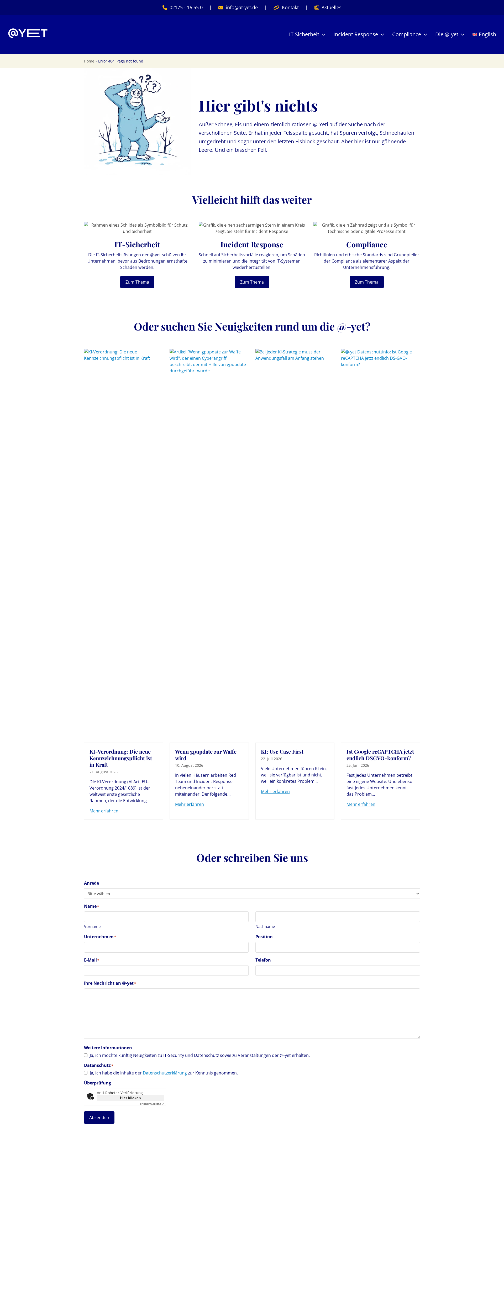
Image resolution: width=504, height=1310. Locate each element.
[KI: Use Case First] (294, 545)
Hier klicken (130, 1098)
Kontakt (290, 7)
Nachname (265, 926)
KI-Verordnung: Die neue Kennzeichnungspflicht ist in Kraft (121, 758)
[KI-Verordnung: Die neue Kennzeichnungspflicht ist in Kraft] (123, 545)
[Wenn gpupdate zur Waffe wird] (209, 545)
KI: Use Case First (282, 751)
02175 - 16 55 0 (186, 7)
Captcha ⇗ (152, 1103)
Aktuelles (332, 7)
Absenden (99, 1117)
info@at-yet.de (242, 7)
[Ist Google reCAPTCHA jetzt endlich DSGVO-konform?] (380, 545)
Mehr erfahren (104, 811)
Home (89, 61)
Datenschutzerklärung (165, 1073)
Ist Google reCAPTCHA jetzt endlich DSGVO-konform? (380, 754)
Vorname (92, 926)
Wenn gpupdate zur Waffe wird (206, 754)
